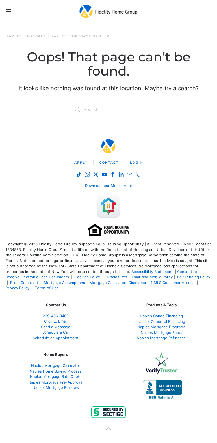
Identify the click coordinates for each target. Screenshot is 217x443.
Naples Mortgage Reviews (55, 387)
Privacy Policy (17, 288)
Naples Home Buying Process (56, 371)
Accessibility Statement (152, 271)
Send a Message (55, 327)
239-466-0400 (56, 316)
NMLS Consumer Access (172, 282)
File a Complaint (24, 282)
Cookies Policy (88, 277)
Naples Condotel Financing (161, 321)
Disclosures (117, 277)
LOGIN (136, 162)
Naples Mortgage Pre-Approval (55, 382)
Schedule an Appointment (56, 338)
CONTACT (108, 162)
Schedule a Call (55, 332)
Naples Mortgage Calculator (55, 365)
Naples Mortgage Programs (161, 327)
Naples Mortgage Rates (161, 332)
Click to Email (55, 321)
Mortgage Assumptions (64, 282)
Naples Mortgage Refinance (161, 338)
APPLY (81, 162)
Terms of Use (47, 288)
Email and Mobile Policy (152, 277)
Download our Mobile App (108, 185)
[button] (8, 11)
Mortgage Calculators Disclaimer (118, 282)
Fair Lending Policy (193, 277)
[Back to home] (109, 11)
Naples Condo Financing (161, 316)
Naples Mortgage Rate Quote (56, 376)
